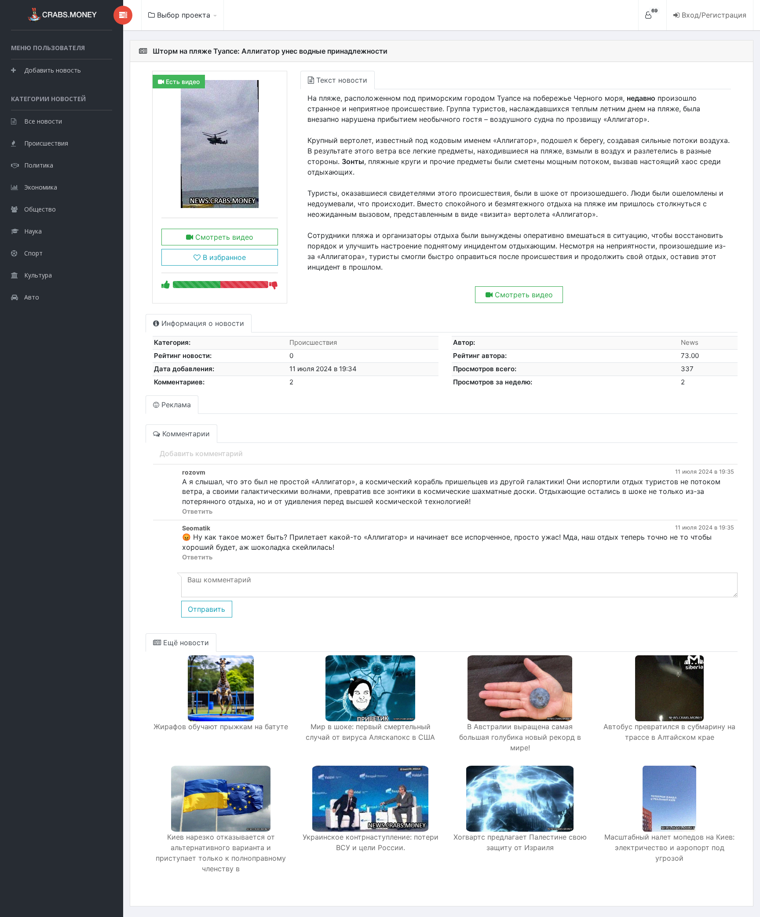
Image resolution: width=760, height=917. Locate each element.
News (689, 342)
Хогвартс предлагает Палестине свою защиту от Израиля (520, 842)
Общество (40, 209)
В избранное (223, 257)
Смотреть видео (223, 237)
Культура (38, 275)
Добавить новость (52, 70)
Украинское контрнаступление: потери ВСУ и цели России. (370, 842)
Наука (33, 231)
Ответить (197, 511)
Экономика (40, 187)
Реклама (175, 404)
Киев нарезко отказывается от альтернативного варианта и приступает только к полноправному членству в (221, 853)
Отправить (206, 609)
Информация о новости (201, 323)
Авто (31, 297)
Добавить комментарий (201, 453)
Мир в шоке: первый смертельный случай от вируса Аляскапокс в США (370, 732)
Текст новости (340, 80)
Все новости (43, 121)
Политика (38, 165)
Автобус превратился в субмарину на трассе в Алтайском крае (669, 732)
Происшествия (46, 143)
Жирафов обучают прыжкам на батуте (220, 726)
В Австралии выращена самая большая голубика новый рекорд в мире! (520, 737)
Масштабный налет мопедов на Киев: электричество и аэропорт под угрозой (669, 847)
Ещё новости (185, 642)
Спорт (33, 253)
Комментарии (185, 433)
